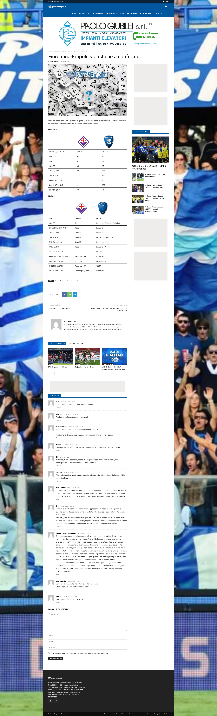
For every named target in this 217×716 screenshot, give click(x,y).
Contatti (158, 13)
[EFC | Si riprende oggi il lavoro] (60, 356)
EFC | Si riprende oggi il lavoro (58, 367)
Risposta (58, 407)
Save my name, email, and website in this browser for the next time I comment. (80, 653)
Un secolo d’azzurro (115, 13)
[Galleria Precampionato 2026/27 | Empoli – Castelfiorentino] (138, 210)
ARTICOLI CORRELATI (57, 343)
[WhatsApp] (69, 294)
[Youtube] (167, 1)
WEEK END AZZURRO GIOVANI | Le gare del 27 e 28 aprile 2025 (109, 309)
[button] (166, 7)
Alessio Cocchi (54, 61)
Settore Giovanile (95, 13)
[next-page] (53, 373)
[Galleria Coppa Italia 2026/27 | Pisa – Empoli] (138, 177)
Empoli (82, 13)
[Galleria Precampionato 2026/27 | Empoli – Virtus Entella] (138, 199)
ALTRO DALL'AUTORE (75, 343)
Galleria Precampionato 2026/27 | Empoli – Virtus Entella (154, 198)
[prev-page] (49, 373)
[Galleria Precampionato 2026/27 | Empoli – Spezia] (138, 188)
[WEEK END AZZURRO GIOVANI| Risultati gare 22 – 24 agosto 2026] (114, 356)
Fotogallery (145, 13)
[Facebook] (163, 1)
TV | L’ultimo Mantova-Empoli (84, 367)
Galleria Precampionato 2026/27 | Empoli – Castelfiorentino (154, 209)
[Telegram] (75, 294)
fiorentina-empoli (69, 281)
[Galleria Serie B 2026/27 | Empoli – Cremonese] (150, 150)
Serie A (79, 281)
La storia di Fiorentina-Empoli (59, 308)
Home (74, 13)
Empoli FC (58, 281)
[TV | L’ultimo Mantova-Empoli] (87, 356)
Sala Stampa (132, 13)
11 (74, 61)
